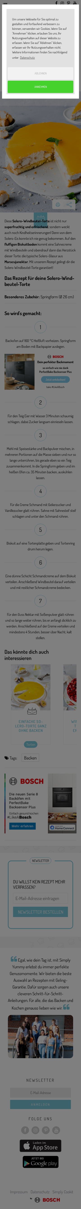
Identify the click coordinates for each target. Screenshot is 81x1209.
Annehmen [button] (40, 87)
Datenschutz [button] (27, 57)
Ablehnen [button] (41, 73)
